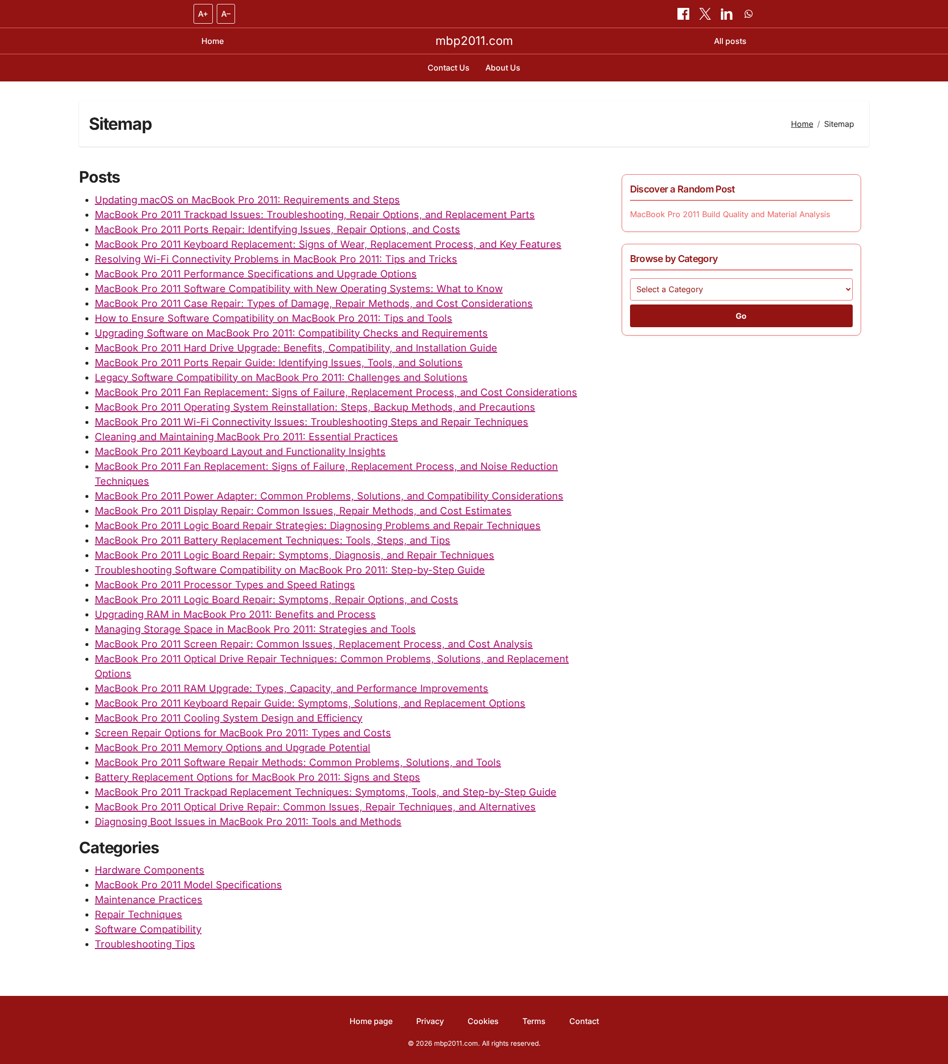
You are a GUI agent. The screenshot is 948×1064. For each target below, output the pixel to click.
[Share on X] (706, 14)
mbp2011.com (474, 41)
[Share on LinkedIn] (728, 14)
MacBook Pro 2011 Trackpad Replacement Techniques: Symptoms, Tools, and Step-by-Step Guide (325, 792)
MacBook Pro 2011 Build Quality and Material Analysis (730, 214)
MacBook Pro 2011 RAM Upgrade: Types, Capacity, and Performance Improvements (291, 688)
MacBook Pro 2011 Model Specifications (188, 885)
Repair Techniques (138, 914)
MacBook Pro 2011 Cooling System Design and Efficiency (228, 718)
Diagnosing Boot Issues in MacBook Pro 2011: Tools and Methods (248, 822)
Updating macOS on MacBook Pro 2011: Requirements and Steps (247, 200)
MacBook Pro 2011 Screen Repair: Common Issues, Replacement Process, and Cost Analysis (314, 644)
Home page (371, 1021)
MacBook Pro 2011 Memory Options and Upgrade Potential (232, 748)
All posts (730, 41)
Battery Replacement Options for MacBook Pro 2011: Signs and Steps (257, 777)
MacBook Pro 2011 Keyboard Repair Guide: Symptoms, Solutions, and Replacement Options (310, 703)
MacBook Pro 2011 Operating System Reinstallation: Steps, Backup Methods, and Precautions (315, 407)
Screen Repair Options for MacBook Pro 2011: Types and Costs (243, 733)
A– (226, 14)
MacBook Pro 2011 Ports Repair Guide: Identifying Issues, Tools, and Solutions (279, 363)
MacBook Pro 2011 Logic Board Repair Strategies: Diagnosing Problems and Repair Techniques (318, 526)
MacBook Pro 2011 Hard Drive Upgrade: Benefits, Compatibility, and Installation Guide (296, 348)
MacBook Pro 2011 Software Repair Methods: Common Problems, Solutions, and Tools (298, 762)
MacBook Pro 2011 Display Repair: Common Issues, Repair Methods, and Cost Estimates (303, 511)
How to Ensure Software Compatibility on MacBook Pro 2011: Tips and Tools (273, 318)
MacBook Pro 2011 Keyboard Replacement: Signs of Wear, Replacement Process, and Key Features (328, 244)
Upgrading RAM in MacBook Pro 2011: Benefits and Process (235, 614)
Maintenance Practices (148, 900)
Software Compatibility (148, 929)
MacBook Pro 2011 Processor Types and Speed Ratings (225, 585)
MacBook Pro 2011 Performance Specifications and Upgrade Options (256, 274)
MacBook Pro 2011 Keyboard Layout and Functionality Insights (240, 451)
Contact (584, 1021)
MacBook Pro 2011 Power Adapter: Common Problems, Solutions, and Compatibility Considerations (329, 496)
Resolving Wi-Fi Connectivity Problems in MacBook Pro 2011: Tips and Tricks (276, 259)
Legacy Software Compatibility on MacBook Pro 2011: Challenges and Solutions (281, 377)
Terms (534, 1021)
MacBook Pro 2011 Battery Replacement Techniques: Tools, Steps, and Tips (272, 540)
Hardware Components (149, 870)
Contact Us (449, 68)
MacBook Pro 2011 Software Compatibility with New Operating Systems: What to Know (299, 289)
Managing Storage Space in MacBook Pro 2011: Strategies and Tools (255, 629)
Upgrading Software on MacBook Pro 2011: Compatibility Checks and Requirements (291, 333)
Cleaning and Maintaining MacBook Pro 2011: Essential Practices (246, 437)
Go (741, 316)
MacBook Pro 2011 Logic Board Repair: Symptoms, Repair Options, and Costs (276, 600)
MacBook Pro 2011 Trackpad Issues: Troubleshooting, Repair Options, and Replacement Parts (315, 215)
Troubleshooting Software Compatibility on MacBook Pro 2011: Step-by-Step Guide (290, 570)
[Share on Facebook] (684, 14)
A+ (203, 14)
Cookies (483, 1021)
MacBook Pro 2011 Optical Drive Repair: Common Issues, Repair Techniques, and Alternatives (315, 807)
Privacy (430, 1021)
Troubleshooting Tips (145, 944)
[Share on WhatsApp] (748, 14)
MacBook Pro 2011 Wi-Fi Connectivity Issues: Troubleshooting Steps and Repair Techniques (311, 422)
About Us (502, 68)
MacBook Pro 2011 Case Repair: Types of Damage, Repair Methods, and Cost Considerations (314, 303)
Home (212, 41)
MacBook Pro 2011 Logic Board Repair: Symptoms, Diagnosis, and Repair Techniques (294, 555)
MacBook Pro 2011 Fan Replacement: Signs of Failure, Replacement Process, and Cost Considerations (336, 392)
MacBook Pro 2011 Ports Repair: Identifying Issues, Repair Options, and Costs (277, 229)
